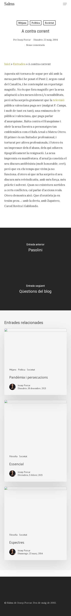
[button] (65, 4)
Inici (7, 64)
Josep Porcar (24, 39)
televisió (58, 100)
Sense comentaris (35, 45)
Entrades (19, 64)
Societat (49, 22)
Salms (9, 4)
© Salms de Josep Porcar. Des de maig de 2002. (30, 602)
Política (36, 22)
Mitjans (22, 22)
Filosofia (13, 456)
